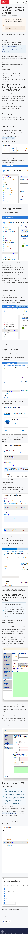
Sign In (20, 2)
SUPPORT (17, 2)
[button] (23, 2)
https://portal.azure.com (8, 138)
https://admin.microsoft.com (9, 813)
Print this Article (7, 921)
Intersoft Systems (11, 933)
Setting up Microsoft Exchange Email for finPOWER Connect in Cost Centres (14, 27)
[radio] (2, 931)
